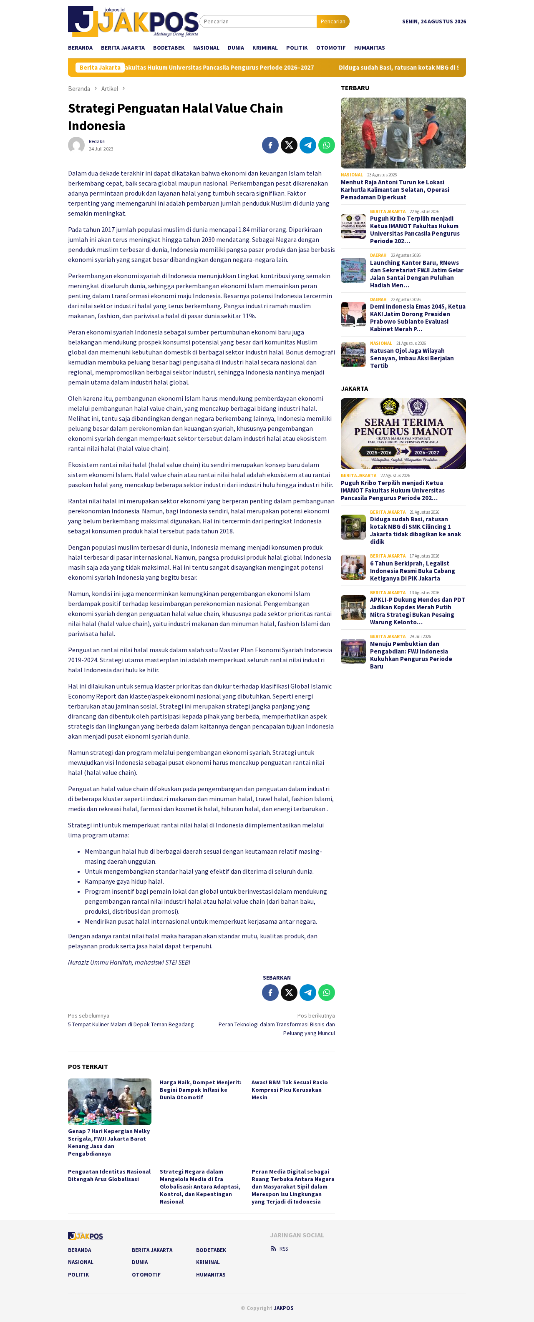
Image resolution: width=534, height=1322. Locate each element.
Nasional (352, 175)
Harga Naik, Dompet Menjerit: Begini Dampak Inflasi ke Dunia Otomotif (201, 1089)
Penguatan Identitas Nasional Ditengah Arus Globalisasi (109, 1175)
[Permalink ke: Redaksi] (76, 144)
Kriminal (208, 1262)
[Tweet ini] (289, 145)
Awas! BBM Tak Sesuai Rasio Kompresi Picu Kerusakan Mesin (290, 1089)
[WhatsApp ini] (326, 145)
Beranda (79, 1250)
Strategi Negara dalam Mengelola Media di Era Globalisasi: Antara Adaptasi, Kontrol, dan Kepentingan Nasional (200, 1186)
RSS (284, 1248)
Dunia (140, 1262)
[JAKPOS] (133, 21)
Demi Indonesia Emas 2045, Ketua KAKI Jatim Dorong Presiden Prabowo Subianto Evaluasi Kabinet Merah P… (418, 318)
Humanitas (211, 1274)
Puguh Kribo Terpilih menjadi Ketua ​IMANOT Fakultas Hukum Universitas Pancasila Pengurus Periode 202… (415, 230)
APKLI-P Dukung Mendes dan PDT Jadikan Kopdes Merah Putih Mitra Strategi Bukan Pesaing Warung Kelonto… (418, 611)
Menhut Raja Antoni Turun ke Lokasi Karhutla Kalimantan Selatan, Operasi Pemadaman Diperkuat (395, 189)
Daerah (378, 255)
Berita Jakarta (388, 211)
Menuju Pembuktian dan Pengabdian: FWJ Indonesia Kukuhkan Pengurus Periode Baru (411, 655)
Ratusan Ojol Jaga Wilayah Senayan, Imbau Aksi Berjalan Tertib (412, 358)
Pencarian (333, 21)
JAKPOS (284, 1308)
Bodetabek (211, 1250)
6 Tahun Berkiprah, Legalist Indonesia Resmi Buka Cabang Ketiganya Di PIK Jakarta (412, 571)
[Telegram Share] (308, 145)
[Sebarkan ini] (270, 145)
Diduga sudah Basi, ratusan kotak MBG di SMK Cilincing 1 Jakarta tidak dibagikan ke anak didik (415, 530)
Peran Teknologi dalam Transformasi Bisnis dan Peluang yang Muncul (277, 1024)
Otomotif (146, 1274)
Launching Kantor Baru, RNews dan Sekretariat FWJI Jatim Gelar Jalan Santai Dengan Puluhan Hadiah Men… (416, 274)
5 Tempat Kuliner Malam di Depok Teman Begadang (131, 1020)
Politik (78, 1274)
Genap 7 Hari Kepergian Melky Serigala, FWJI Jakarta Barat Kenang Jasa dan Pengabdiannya (109, 1142)
